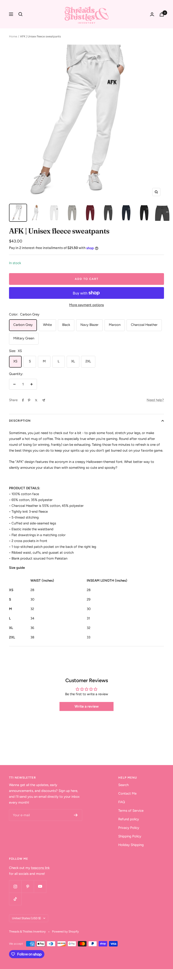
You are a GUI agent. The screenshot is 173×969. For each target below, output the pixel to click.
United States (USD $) (26, 918)
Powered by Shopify (65, 931)
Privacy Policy (128, 828)
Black (66, 325)
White (47, 325)
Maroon (115, 325)
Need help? (155, 400)
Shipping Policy (129, 836)
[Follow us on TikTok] (15, 899)
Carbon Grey (23, 325)
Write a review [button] (87, 706)
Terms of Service (130, 811)
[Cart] (161, 14)
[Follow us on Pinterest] (27, 886)
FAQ (121, 802)
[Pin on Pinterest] (29, 400)
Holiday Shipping (131, 845)
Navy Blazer (89, 325)
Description (20, 420)
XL (73, 361)
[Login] (152, 14)
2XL (88, 361)
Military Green (23, 338)
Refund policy (128, 819)
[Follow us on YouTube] (40, 886)
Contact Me (127, 793)
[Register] (76, 815)
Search (123, 785)
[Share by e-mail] (43, 400)
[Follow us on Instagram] (15, 886)
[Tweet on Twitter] (36, 400)
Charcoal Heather (144, 325)
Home (13, 36)
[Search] (20, 14)
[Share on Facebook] (23, 400)
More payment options (86, 305)
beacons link (40, 868)
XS (15, 361)
